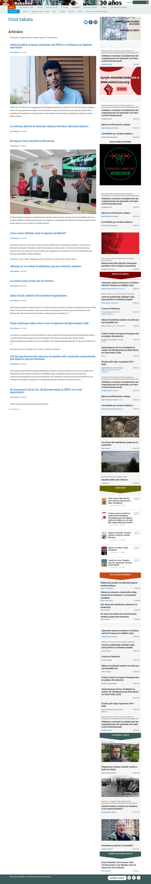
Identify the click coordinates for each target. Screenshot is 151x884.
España (62, 11)
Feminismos (76, 7)
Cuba (120, 400)
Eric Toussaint (106, 871)
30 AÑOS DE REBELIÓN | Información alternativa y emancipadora (121, 45)
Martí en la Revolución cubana (115, 124)
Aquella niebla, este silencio (114, 479)
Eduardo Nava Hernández (109, 137)
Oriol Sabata (14, 52)
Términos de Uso (58, 876)
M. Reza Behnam (106, 312)
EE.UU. (54, 11)
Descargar (137, 498)
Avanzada (129, 2)
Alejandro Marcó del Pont (109, 288)
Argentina (114, 303)
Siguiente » (16, 409)
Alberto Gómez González (108, 773)
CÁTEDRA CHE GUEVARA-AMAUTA (120, 854)
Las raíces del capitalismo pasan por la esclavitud (119, 443)
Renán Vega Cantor (106, 600)
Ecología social (52, 7)
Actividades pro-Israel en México (117, 133)
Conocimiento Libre (26, 7)
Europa (71, 11)
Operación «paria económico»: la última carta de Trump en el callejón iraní (120, 284)
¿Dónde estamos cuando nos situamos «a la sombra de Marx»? (119, 807)
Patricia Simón (106, 326)
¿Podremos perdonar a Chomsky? (117, 845)
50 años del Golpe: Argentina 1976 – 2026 (118, 363)
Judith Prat (105, 483)
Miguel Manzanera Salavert (109, 128)
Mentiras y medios (90, 7)
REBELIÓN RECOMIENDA (120, 274)
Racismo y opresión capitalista (120, 413)
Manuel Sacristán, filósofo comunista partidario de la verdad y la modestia (118, 264)
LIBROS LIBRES (120, 488)
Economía (64, 7)
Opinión (104, 7)
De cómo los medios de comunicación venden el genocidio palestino (119, 615)
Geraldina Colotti (106, 64)
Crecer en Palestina (110, 308)
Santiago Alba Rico (107, 849)
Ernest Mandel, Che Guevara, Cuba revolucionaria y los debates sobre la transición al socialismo (118, 865)
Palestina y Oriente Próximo (96, 11)
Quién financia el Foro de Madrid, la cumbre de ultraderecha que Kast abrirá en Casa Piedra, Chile (119, 350)
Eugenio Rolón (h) (106, 368)
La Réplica (120, 625)
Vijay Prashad (105, 448)
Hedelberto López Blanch (109, 339)
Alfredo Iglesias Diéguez (109, 812)
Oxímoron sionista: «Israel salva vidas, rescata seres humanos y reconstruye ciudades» (119, 595)
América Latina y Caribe (40, 11)
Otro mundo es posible (118, 7)
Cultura (39, 7)
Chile (103, 356)
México (120, 409)
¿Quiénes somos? (117, 878)
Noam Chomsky (120, 817)
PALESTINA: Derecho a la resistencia (120, 189)
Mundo (80, 11)
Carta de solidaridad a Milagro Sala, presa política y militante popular (117, 298)
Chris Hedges (105, 619)
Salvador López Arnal (108, 269)
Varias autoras (106, 303)
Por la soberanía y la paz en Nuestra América (121, 99)
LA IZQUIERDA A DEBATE (120, 735)
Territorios (13, 11)
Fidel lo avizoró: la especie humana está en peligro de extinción (120, 334)
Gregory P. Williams (107, 588)
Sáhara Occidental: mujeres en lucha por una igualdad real (120, 321)
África (25, 11)
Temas (11, 7)
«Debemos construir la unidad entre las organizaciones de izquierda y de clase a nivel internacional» (119, 58)
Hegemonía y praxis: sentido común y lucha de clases (119, 768)
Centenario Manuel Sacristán (120, 230)
